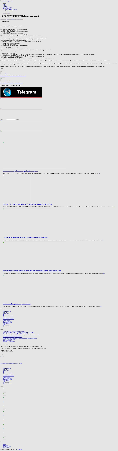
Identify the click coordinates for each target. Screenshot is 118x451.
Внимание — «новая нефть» (9, 341)
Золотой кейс (6, 313)
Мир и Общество (6, 320)
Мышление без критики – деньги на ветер (12, 335)
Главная (4, 3)
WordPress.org (6, 447)
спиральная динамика (11, 363)
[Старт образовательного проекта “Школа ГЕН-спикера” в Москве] (27, 234)
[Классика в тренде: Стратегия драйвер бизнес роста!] (34, 168)
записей (5, 445)
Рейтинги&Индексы (7, 7)
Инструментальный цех (8, 315)
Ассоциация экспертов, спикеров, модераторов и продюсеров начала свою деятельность (21, 334)
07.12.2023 (2, 19)
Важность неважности (7, 340)
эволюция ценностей (18, 363)
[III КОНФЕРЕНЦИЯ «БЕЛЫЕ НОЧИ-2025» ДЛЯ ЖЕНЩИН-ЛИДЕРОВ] (17, 201)
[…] (99, 173)
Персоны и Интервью (7, 322)
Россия (4, 5)
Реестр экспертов (9, 10)
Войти (4, 444)
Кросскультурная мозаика (8, 319)
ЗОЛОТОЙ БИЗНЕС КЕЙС (11, 9)
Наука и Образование (7, 321)
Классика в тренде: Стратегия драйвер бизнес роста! (14, 331)
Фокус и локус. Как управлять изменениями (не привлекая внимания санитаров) (20, 338)
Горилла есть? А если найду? (9, 339)
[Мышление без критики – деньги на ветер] (34, 301)
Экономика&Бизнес (7, 8)
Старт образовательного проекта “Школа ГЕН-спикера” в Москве (17, 333)
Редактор (7, 19)
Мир (4, 4)
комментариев (7, 446)
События (5, 6)
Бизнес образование (7, 311)
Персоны (5, 11)
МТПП (1, 363)
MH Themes (19, 449)
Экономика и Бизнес (7, 326)
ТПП (4, 324)
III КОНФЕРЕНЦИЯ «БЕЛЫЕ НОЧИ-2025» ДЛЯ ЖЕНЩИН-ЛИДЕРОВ (18, 332)
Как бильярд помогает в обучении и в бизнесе (12, 337)
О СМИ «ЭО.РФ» (6, 13)
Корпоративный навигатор (17, 19)
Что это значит (6, 325)
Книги (4, 316)
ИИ (10, 19)
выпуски (5, 312)
